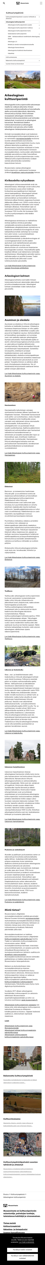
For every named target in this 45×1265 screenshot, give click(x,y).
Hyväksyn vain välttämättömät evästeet (22, 1257)
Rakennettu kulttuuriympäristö (18, 1076)
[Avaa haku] (4, 3)
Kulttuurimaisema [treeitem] (11, 57)
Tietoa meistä (9, 1223)
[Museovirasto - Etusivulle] (22, 3)
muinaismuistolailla (23, 139)
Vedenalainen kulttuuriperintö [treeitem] (17, 34)
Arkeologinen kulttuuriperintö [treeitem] (15, 22)
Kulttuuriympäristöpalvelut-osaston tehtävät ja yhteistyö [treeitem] (21, 17)
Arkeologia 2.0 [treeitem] (12, 41)
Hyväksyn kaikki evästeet (22, 1250)
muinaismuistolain (32, 918)
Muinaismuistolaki (12, 1028)
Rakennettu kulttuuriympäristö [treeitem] (15, 60)
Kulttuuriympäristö (14, 13)
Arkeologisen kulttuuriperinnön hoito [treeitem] (19, 31)
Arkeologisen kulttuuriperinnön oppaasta (20, 1005)
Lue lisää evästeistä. (26, 1242)
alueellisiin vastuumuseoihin (15, 955)
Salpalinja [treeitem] (11, 53)
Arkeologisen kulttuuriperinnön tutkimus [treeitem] (20, 28)
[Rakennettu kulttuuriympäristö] (22, 1058)
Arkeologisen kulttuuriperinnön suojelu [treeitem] (20, 25)
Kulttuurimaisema (11, 1119)
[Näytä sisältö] (37, 16)
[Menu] (41, 3)
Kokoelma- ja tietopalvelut (15, 1229)
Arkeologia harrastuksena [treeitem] (16, 47)
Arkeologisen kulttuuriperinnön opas (18, 1026)
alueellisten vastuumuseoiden (22, 172)
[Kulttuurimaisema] (22, 1101)
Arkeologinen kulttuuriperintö (14, 1197)
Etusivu (6, 1194)
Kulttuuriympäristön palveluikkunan (18, 939)
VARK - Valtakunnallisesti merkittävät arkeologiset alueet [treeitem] (23, 37)
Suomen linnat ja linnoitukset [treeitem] (15, 64)
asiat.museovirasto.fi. (29, 1000)
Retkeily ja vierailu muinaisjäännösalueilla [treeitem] (21, 44)
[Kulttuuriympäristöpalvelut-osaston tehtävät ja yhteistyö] (22, 1144)
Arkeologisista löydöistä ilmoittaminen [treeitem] (20, 50)
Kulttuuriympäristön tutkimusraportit (19, 982)
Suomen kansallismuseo (14, 1233)
